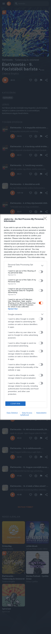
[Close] (45, 219)
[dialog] (25, 317)
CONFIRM (15, 404)
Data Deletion (12, 413)
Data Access (27, 413)
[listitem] (25, 265)
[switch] (41, 271)
